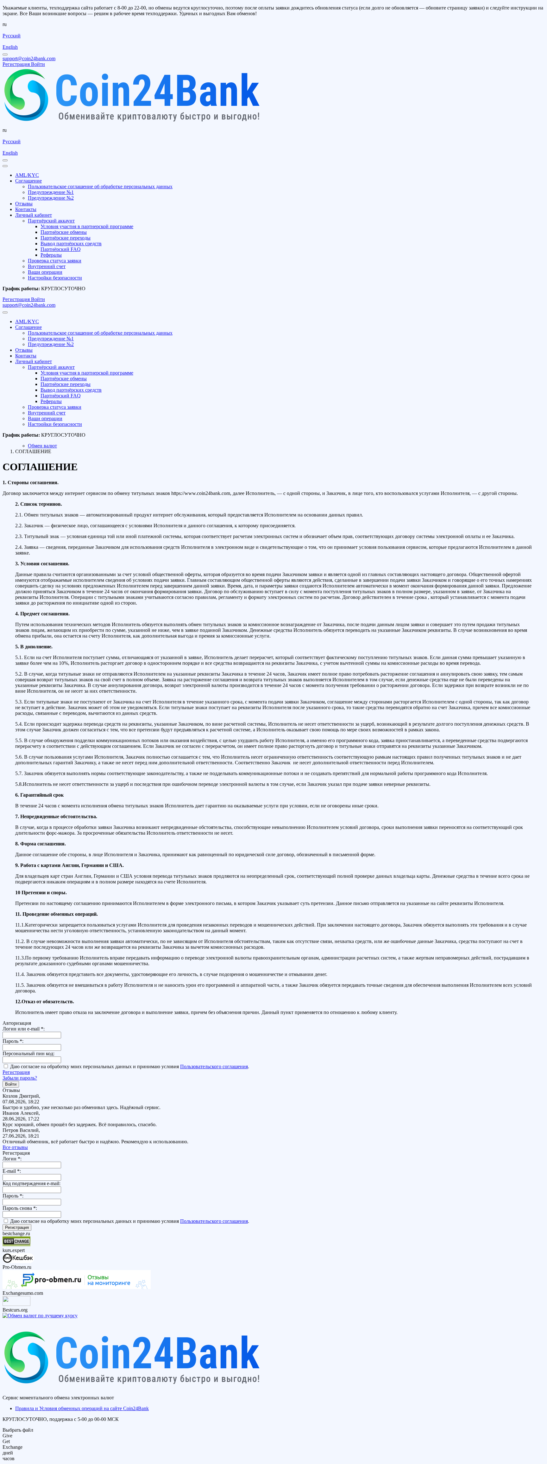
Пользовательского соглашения (214, 1066)
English (10, 47)
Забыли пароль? (20, 1078)
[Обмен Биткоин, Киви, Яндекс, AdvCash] (18, 1261)
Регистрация (16, 1072)
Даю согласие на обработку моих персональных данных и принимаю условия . (129, 1066)
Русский (12, 35)
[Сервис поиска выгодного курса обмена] (16, 1304)
